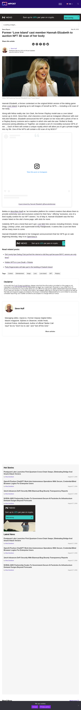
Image (29, 273)
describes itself (16, 211)
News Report (6, 29)
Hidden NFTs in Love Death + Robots (19, 262)
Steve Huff (14, 48)
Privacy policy (45, 707)
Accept (34, 707)
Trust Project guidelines (22, 285)
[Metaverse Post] (9, 4)
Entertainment (20, 273)
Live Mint (41, 224)
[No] (78, 705)
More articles (50, 331)
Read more (73, 701)
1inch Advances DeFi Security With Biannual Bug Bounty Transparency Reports (36, 491)
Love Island (12, 106)
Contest (10, 273)
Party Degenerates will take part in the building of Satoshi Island (29, 267)
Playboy (57, 273)
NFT (51, 273)
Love (35, 273)
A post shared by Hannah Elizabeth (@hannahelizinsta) (37, 204)
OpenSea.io (32, 237)
